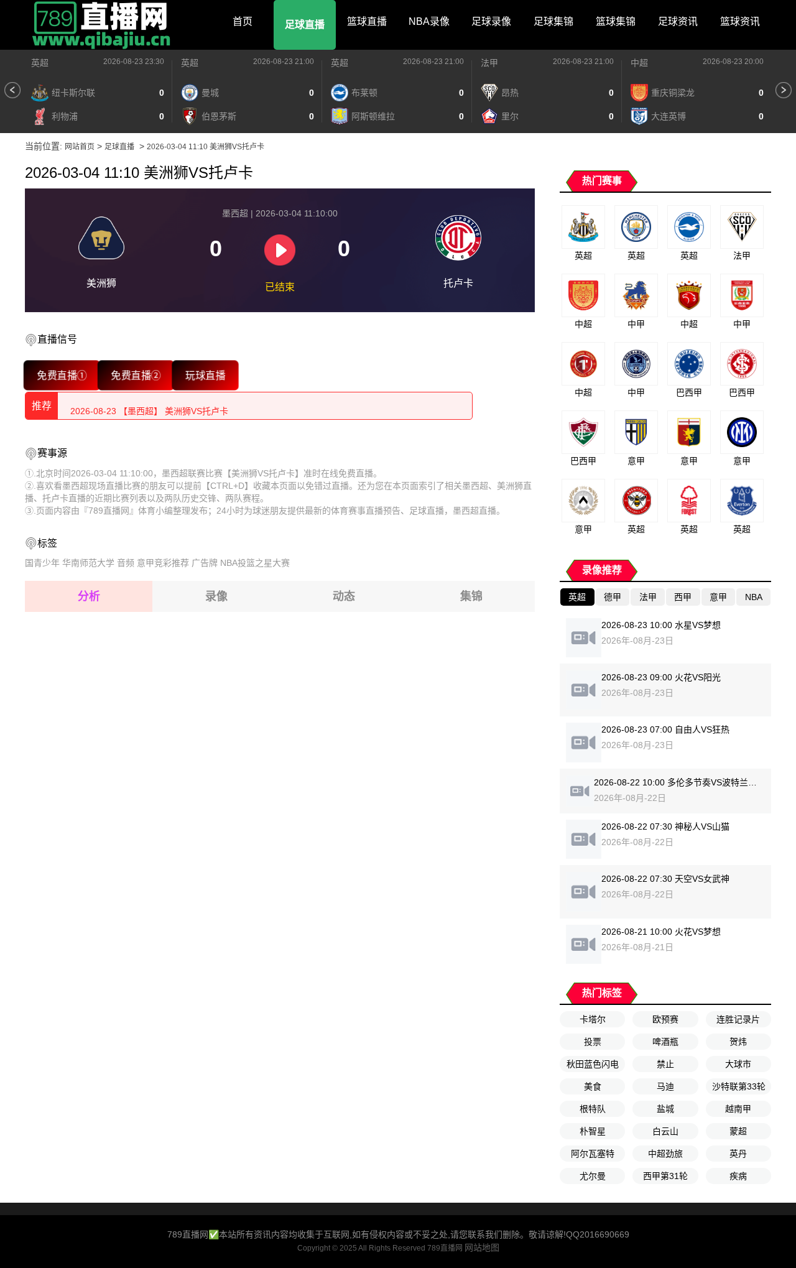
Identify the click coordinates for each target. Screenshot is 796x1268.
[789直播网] (102, 25)
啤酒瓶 (665, 1042)
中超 (639, 63)
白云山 (665, 1131)
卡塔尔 (593, 1019)
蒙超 (738, 1131)
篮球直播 (367, 21)
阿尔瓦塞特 (592, 1154)
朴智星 (593, 1131)
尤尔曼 (593, 1176)
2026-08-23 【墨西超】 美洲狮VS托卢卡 (149, 405)
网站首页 (80, 146)
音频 (125, 563)
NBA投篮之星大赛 (255, 563)
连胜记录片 (738, 1019)
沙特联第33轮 (739, 1086)
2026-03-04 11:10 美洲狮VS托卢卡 (205, 146)
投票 (592, 1042)
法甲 (489, 63)
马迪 (665, 1086)
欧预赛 (665, 1019)
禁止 (665, 1064)
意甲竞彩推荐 (163, 563)
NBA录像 (429, 21)
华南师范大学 (88, 563)
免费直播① (62, 375)
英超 (40, 63)
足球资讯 (678, 21)
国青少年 (42, 563)
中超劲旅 (665, 1154)
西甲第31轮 (665, 1176)
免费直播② (136, 375)
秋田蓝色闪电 (593, 1064)
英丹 (738, 1154)
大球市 (738, 1064)
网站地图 (482, 1247)
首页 (242, 21)
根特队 (593, 1109)
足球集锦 (553, 21)
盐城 (665, 1109)
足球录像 (491, 21)
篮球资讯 (740, 21)
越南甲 (738, 1109)
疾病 (738, 1176)
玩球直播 (205, 375)
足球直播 (305, 24)
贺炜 (738, 1042)
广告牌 (205, 563)
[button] (12, 90)
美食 (592, 1086)
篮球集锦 (616, 21)
